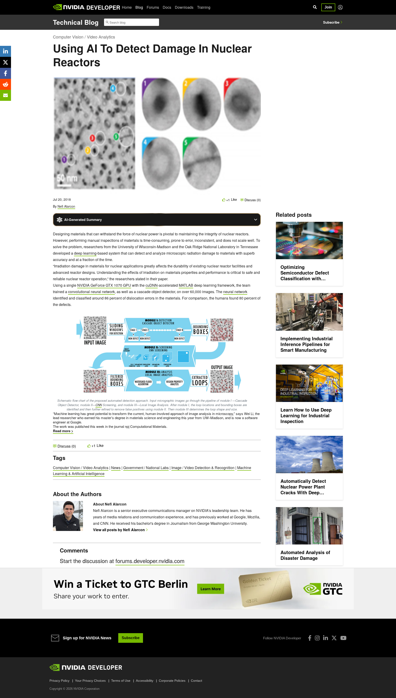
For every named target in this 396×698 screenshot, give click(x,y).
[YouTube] (343, 638)
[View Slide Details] (198, 588)
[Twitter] (334, 638)
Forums (153, 7)
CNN (99, 405)
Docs (167, 7)
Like (234, 199)
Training (203, 7)
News (116, 467)
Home (127, 7)
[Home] (69, 7)
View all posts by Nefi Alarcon (119, 529)
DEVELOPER (103, 7)
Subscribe (331, 22)
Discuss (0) (252, 200)
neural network (235, 291)
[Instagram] (317, 638)
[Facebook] (309, 638)
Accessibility (144, 680)
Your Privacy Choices (90, 680)
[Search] (315, 7)
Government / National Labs (146, 467)
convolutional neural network (91, 291)
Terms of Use (120, 680)
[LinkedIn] (325, 638)
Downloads (184, 7)
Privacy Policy (59, 680)
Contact (196, 680)
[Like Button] (224, 199)
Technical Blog (76, 22)
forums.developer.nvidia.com (150, 561)
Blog (139, 7)
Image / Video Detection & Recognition (202, 467)
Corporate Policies (172, 680)
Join (328, 7)
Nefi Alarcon (66, 206)
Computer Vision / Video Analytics (84, 36)
